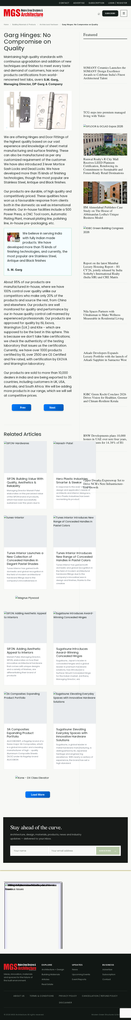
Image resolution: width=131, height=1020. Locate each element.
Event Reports (79, 979)
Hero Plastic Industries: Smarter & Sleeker (72, 480)
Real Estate (47, 984)
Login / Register (117, 3)
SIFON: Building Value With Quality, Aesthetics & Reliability (25, 482)
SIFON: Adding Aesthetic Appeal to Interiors (24, 650)
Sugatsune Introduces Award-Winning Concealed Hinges (72, 652)
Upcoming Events (81, 974)
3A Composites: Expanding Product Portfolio (20, 732)
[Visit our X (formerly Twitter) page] (16, 3)
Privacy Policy (68, 995)
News (75, 969)
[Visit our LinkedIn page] (5, 3)
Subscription (96, 3)
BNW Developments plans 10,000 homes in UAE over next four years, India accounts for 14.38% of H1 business (105, 440)
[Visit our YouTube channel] (22, 3)
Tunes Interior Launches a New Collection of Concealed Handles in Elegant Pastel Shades (25, 558)
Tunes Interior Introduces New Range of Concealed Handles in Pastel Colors (74, 556)
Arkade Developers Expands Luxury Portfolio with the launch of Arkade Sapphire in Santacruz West (105, 356)
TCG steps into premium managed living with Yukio (104, 114)
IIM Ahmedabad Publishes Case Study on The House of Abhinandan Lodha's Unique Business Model (103, 212)
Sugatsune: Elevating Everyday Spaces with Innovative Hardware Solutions (71, 734)
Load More (37, 794)
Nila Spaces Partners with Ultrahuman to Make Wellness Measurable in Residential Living (103, 314)
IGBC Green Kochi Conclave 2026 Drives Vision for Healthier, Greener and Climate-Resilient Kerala (105, 397)
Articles (45, 979)
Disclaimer (65, 1002)
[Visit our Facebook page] (10, 3)
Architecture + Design (53, 969)
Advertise (79, 3)
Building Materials (51, 974)
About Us (19, 995)
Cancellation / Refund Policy (100, 995)
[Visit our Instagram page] (27, 3)
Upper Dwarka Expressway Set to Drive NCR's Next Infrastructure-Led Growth (103, 483)
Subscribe (110, 13)
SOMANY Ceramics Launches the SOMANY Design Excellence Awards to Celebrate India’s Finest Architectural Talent (104, 73)
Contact (64, 3)
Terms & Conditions (42, 995)
